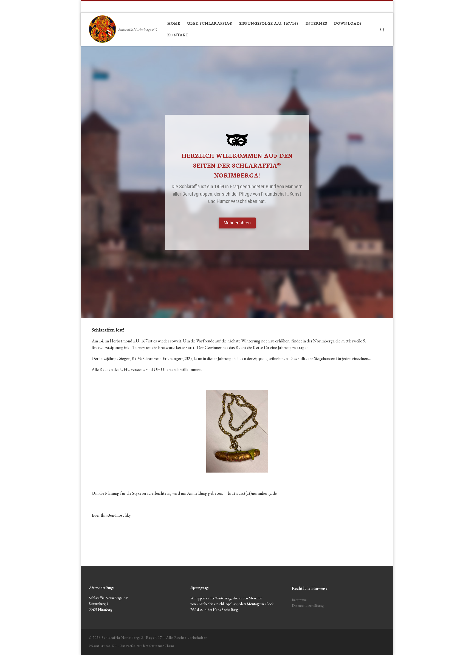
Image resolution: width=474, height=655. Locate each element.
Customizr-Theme (161, 646)
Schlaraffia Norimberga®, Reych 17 (131, 637)
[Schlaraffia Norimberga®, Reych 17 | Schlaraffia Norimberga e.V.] (102, 27)
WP (114, 646)
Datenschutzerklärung (308, 605)
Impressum (299, 599)
